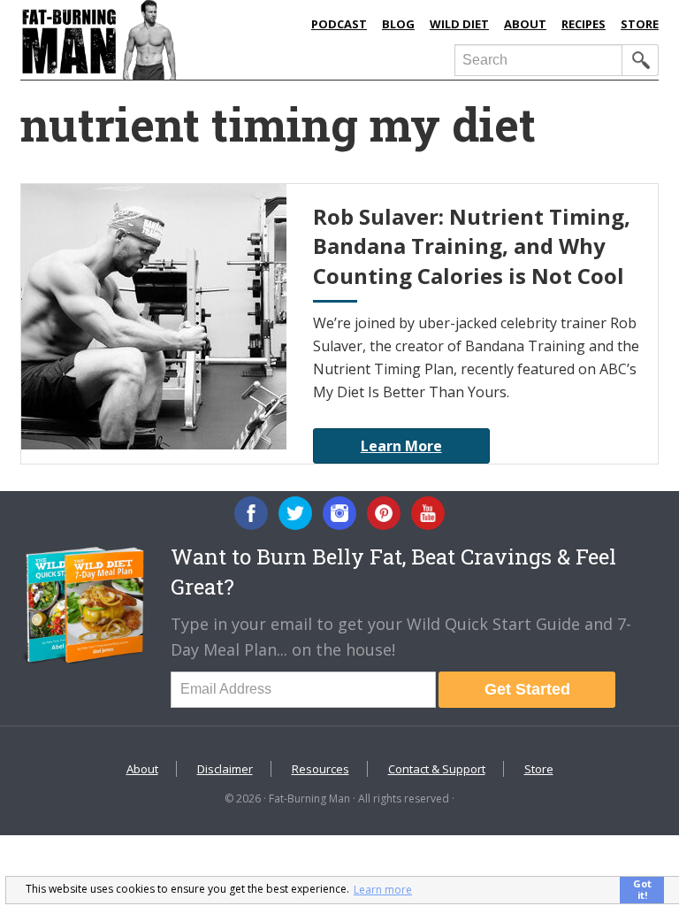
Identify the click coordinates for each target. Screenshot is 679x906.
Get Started (527, 689)
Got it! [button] (642, 889)
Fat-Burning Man (157, 40)
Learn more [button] (383, 889)
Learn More (401, 446)
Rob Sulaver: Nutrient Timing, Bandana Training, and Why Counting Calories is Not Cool (471, 246)
